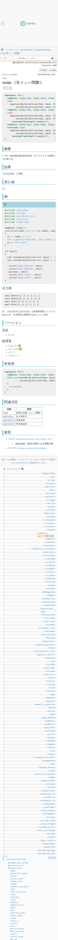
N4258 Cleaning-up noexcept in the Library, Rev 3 (30, 439)
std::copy (12, 239)
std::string (32, 231)
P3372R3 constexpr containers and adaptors (27, 448)
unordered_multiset (18, 311)
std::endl (20, 242)
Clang (10, 346)
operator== (9, 420)
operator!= (9, 424)
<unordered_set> (25, 216)
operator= (8, 416)
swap (8, 174)
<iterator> (22, 219)
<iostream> (22, 210)
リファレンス (13, 469)
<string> (21, 213)
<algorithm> (23, 222)
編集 (54, 70)
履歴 (45, 70)
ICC (10, 352)
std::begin (26, 239)
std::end (43, 239)
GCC (10, 349)
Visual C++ (13, 355)
